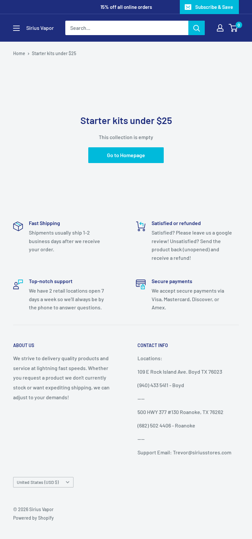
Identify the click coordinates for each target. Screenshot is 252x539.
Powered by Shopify (33, 518)
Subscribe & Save (214, 7)
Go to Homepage (126, 155)
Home (19, 53)
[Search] (196, 28)
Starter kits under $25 (54, 53)
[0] (233, 28)
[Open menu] (16, 28)
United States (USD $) (38, 482)
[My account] (220, 27)
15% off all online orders (126, 7)
